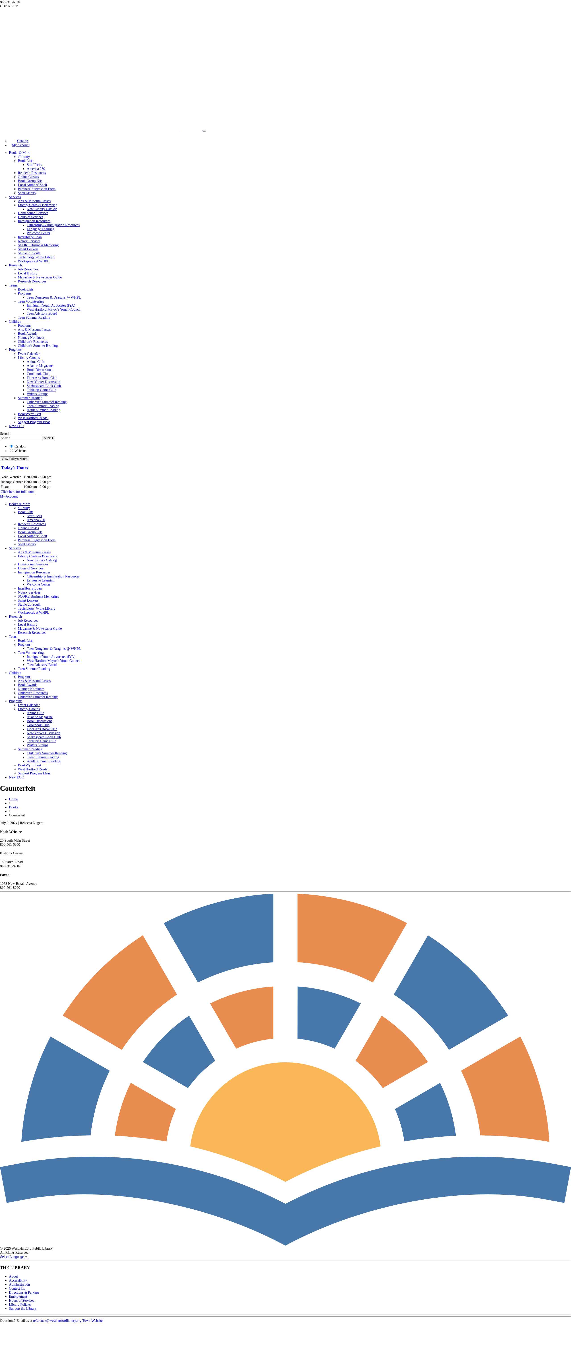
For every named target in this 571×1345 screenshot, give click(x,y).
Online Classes (28, 177)
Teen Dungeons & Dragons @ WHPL (54, 297)
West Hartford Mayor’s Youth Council (54, 309)
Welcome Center (38, 233)
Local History (27, 273)
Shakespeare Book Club (44, 386)
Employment (18, 1296)
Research (15, 265)
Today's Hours (14, 467)
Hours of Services (30, 217)
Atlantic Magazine (40, 366)
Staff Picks (34, 165)
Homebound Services (33, 213)
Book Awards (27, 333)
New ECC (16, 426)
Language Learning (40, 229)
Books (13, 807)
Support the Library (23, 1308)
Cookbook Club (38, 374)
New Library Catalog (42, 209)
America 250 (36, 169)
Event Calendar (29, 354)
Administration (19, 1284)
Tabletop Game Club (41, 390)
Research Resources (32, 281)
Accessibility (18, 1280)
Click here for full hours (17, 492)
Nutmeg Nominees (31, 337)
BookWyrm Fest (29, 414)
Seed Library (27, 193)
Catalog (19, 446)
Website (20, 451)
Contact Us (17, 1288)
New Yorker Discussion (43, 382)
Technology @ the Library (36, 257)
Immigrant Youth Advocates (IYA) (51, 305)
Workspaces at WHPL (33, 261)
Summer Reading (30, 398)
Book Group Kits (30, 181)
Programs (24, 293)
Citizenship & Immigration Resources (53, 225)
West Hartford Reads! (33, 418)
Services (15, 197)
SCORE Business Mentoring (38, 245)
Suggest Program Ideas (34, 422)
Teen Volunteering (31, 301)
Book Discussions (39, 370)
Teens (13, 285)
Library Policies (20, 1304)
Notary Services (29, 241)
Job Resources (28, 269)
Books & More (19, 153)
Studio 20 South (29, 253)
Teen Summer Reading (34, 317)
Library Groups (29, 358)
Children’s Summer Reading (38, 345)
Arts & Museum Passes (34, 201)
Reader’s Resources (32, 173)
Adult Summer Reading (43, 410)
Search (5, 433)
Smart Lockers (28, 249)
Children (15, 321)
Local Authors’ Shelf (32, 185)
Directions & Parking (24, 1292)
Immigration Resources (34, 221)
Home (13, 799)
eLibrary (24, 157)
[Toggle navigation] (204, 131)
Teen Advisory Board (42, 313)
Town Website (92, 1320)
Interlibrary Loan (30, 237)
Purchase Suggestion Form (37, 189)
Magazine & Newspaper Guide (40, 277)
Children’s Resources (33, 341)
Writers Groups (37, 394)
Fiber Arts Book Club (42, 378)
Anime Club (35, 362)
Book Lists (25, 161)
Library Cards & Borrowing (37, 205)
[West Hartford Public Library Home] (101, 130)
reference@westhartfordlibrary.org (57, 1320)
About (13, 1276)
